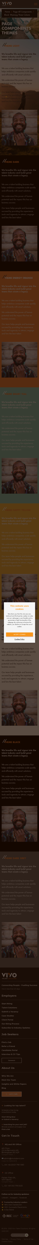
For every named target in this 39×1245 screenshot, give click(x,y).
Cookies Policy (19, 639)
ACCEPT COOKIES (19, 634)
